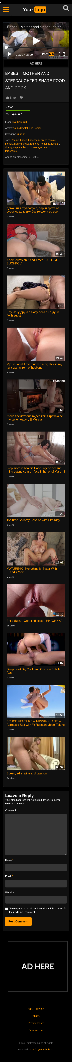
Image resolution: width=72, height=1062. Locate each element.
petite (26, 143)
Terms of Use (36, 1030)
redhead (34, 143)
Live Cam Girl (19, 122)
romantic (45, 143)
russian (55, 143)
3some (15, 140)
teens (47, 147)
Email (9, 876)
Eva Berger (35, 128)
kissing (18, 143)
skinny (8, 147)
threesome (11, 151)
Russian (20, 134)
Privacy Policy (36, 1023)
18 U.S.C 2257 (36, 1009)
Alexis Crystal (20, 128)
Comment (11, 810)
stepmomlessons (22, 147)
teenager (37, 147)
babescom (34, 140)
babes (23, 140)
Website (9, 892)
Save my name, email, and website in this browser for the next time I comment (38, 910)
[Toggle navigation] (6, 10)
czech (44, 140)
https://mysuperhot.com (41, 1049)
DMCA (36, 1016)
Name (9, 860)
